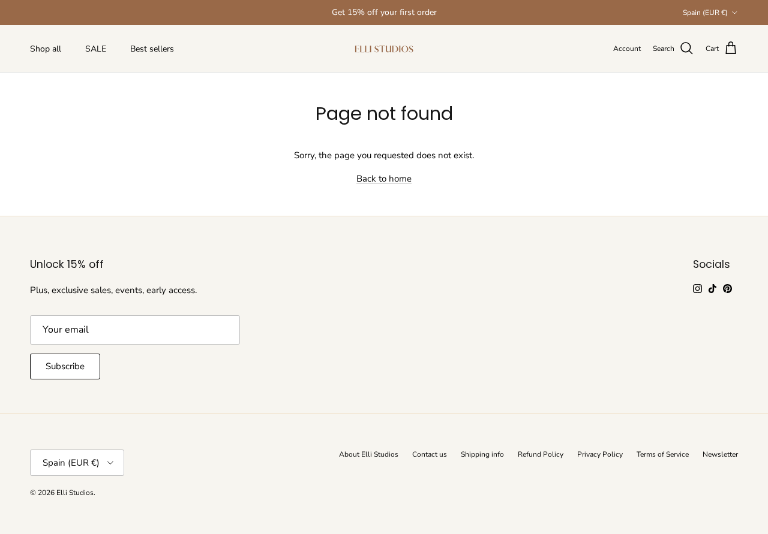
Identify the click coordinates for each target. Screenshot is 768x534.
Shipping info (482, 454)
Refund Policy (540, 454)
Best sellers (152, 49)
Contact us (429, 454)
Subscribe (65, 366)
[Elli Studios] (384, 49)
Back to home (384, 179)
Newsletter (720, 454)
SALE (95, 49)
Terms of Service (663, 454)
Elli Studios (75, 492)
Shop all (45, 49)
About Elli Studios (368, 454)
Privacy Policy (600, 454)
